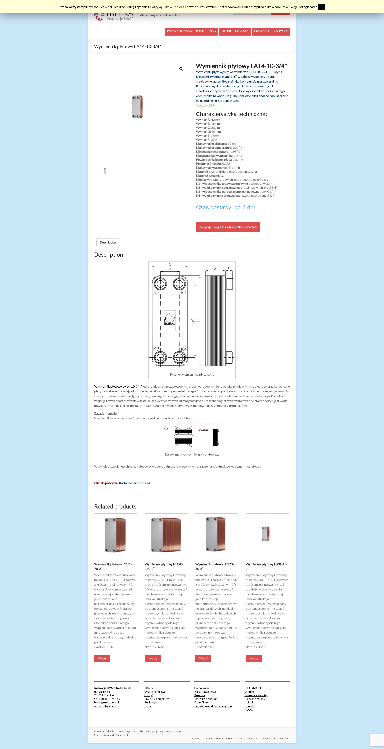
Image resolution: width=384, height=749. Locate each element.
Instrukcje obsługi (205, 698)
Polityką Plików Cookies (167, 7)
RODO (249, 709)
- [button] (321, 7)
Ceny (147, 706)
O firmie (250, 691)
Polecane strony (255, 698)
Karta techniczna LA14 (134, 483)
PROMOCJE (261, 31)
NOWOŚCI (242, 31)
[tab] (107, 242)
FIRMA (200, 31)
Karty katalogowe (205, 691)
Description (108, 242)
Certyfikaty (201, 702)
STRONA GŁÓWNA (179, 31)
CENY (212, 31)
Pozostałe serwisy (256, 695)
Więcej (102, 658)
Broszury (199, 695)
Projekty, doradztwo (156, 698)
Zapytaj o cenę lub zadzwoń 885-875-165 (228, 227)
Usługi (148, 695)
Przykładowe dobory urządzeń (213, 706)
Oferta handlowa (155, 691)
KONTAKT (280, 31)
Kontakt (250, 706)
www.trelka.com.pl (105, 706)
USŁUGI (226, 31)
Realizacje (150, 702)
